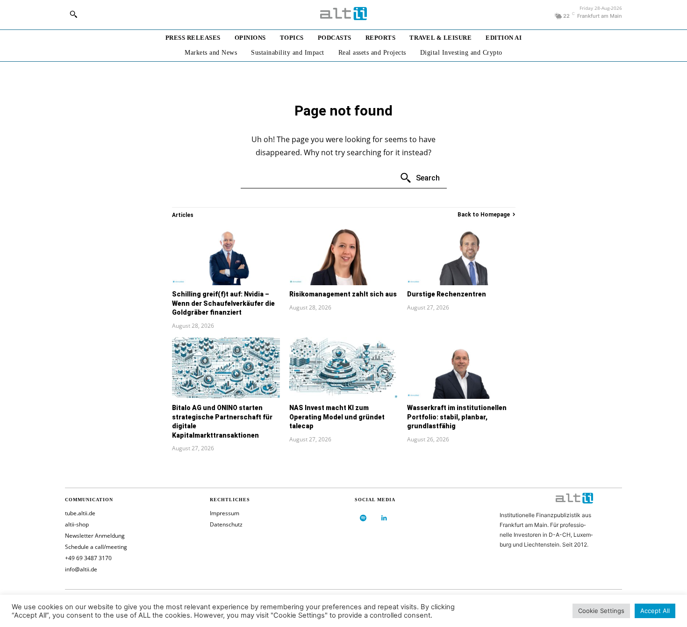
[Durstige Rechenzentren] (461, 254)
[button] (73, 14)
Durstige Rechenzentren (446, 294)
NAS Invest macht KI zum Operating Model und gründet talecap (337, 417)
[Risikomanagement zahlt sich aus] (343, 254)
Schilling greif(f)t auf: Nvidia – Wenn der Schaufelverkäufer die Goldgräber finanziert (223, 303)
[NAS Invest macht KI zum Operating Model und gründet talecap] (343, 368)
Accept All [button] (655, 610)
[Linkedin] (384, 518)
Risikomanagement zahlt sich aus (343, 294)
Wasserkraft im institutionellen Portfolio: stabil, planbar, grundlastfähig (457, 417)
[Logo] (343, 13)
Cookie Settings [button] (601, 610)
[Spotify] (363, 518)
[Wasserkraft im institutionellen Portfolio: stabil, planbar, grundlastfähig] (461, 368)
